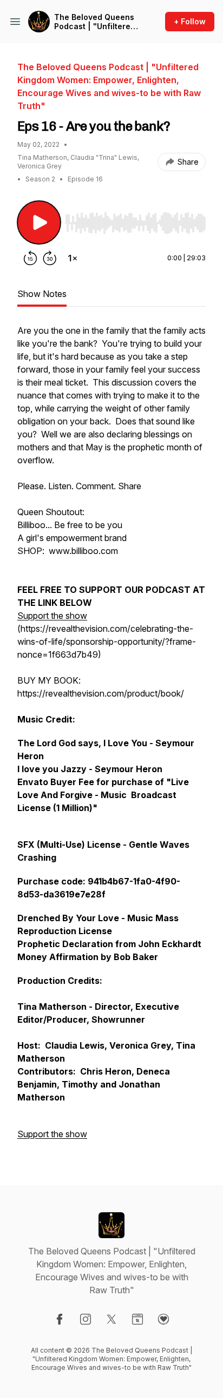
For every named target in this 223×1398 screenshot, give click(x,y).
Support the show (52, 615)
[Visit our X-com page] (111, 1319)
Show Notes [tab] (42, 293)
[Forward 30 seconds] (49, 258)
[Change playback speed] (72, 258)
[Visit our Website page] (137, 1319)
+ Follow (190, 21)
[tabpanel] (111, 737)
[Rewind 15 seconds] (30, 258)
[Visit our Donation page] (163, 1319)
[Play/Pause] (39, 222)
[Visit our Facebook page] (59, 1319)
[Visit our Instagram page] (85, 1319)
